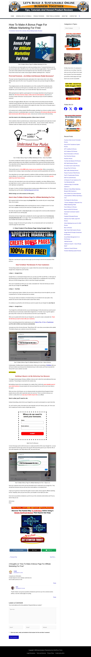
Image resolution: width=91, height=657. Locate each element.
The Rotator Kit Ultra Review (71, 200)
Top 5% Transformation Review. (71, 175)
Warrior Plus (38, 322)
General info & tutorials (21, 30)
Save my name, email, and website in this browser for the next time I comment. (30, 632)
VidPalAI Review (68, 241)
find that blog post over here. (31, 190)
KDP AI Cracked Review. (70, 177)
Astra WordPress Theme (56, 650)
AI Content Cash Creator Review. (72, 165)
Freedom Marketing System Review (72, 250)
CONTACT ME (73, 16)
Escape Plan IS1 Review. (70, 168)
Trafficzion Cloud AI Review (70, 248)
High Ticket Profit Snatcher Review (72, 230)
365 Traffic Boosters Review (70, 163)
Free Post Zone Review (69, 156)
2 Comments (12, 30)
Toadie (15, 571)
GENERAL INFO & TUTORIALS (23, 16)
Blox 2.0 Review (68, 227)
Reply (54, 583)
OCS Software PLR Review (70, 151)
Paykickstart (50, 322)
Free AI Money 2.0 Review (70, 207)
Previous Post (13, 557)
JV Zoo (44, 322)
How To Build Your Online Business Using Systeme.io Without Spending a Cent (73, 195)
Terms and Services (41, 653)
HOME (12, 16)
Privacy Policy (50, 653)
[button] (79, 16)
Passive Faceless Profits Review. (72, 172)
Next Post (53, 557)
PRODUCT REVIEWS (39, 16)
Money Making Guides (32, 30)
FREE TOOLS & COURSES (53, 16)
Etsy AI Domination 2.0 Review (71, 153)
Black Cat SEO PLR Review (71, 209)
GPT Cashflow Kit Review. (70, 149)
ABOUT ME (64, 16)
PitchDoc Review (68, 158)
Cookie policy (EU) (59, 653)
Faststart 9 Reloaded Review (71, 216)
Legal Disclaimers (31, 653)
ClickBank (48, 365)
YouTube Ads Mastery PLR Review (72, 161)
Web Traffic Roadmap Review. (71, 170)
